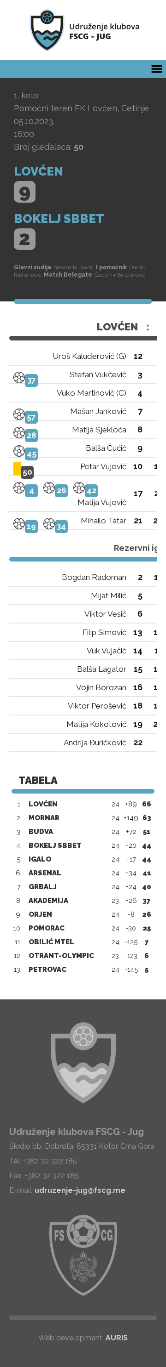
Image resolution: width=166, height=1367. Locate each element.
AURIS (117, 1337)
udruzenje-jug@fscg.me (80, 1190)
